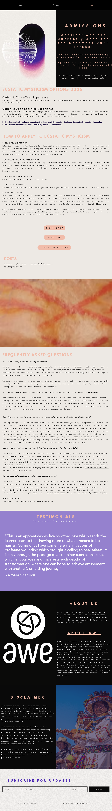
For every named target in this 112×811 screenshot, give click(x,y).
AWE (50, 482)
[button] (56, 5)
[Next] (96, 550)
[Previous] (15, 550)
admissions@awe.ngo (42, 501)
